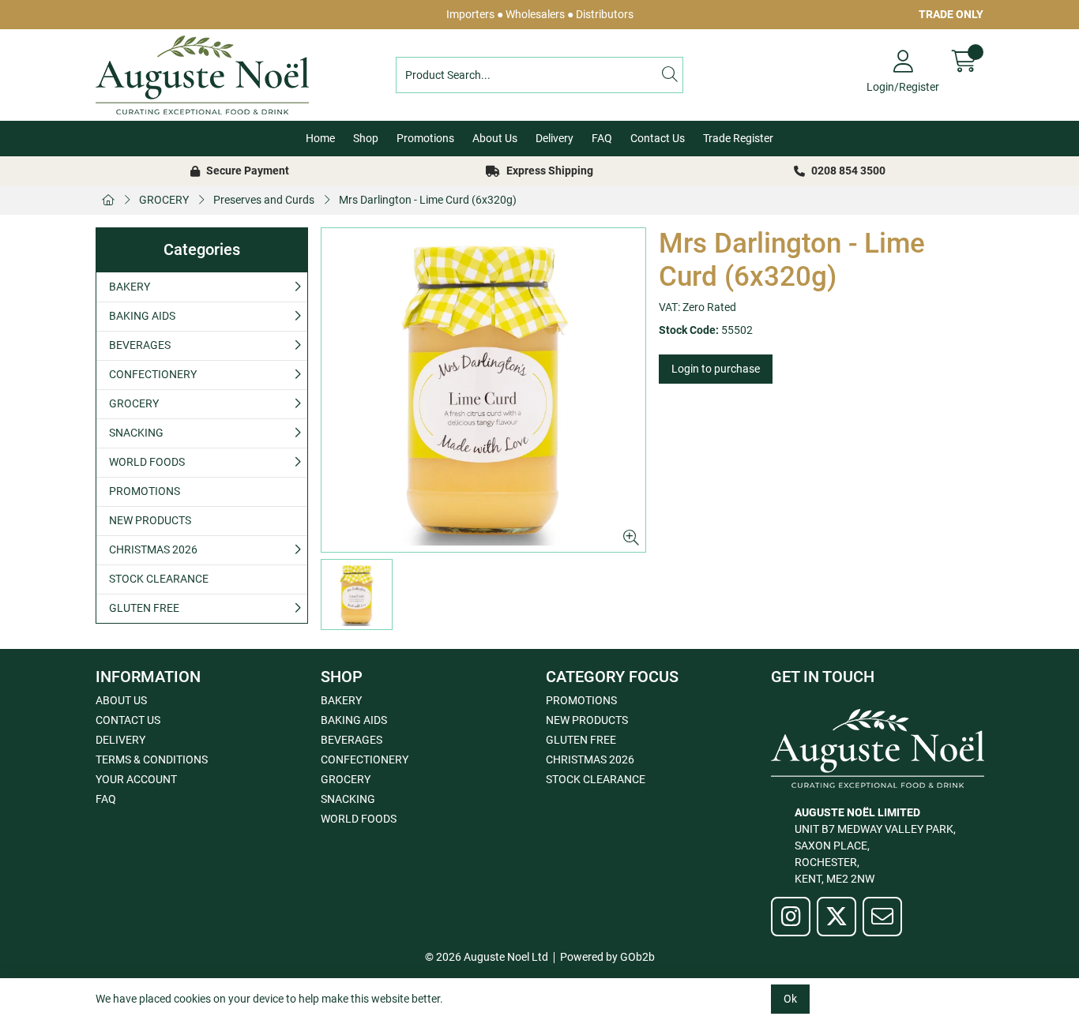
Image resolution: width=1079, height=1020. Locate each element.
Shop (365, 138)
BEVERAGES (140, 345)
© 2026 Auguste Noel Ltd (486, 957)
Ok (790, 998)
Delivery (554, 138)
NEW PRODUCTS (150, 520)
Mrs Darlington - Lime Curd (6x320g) (428, 199)
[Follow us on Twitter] (836, 916)
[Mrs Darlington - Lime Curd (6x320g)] (483, 390)
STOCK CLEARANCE (159, 578)
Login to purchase (715, 368)
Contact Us (657, 138)
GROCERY (164, 199)
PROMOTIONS (144, 491)
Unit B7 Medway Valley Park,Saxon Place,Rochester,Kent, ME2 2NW (875, 845)
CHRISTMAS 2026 (153, 549)
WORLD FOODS (147, 462)
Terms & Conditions (152, 759)
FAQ (602, 138)
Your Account (136, 779)
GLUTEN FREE (144, 608)
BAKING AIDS (142, 315)
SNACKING (136, 432)
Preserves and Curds (263, 199)
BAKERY (129, 286)
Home (320, 138)
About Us (494, 138)
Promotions (425, 138)
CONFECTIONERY (153, 374)
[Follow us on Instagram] (790, 916)
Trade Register (738, 138)
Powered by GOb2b (607, 957)
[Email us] (882, 916)
